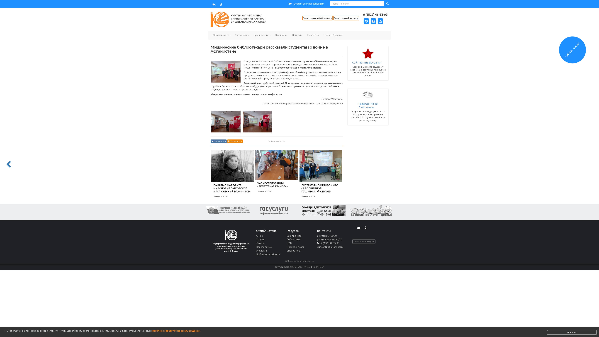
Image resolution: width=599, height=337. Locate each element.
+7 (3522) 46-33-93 (329, 243)
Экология (280, 35)
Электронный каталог (346, 18)
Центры (296, 35)
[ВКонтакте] (214, 4)
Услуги (260, 239)
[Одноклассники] (221, 4)
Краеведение (261, 35)
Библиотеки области (268, 254)
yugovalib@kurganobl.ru (330, 247)
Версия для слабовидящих (309, 3)
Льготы (260, 243)
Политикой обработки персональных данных (176, 331)
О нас (259, 235)
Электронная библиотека (317, 18)
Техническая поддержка (300, 261)
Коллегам (312, 35)
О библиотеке (221, 35)
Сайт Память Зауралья (366, 62)
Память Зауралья (333, 35)
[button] (366, 20)
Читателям (241, 35)
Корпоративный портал (363, 241)
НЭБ (289, 243)
